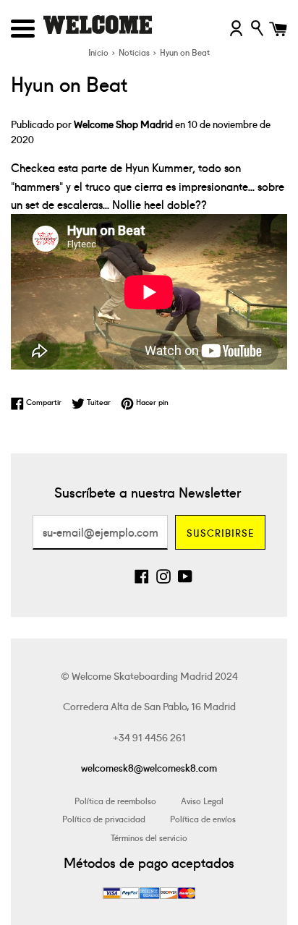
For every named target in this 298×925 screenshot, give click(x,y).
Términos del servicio (149, 837)
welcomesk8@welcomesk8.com (149, 767)
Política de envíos (203, 818)
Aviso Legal (202, 800)
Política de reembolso (115, 800)
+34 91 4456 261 (149, 737)
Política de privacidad (103, 818)
